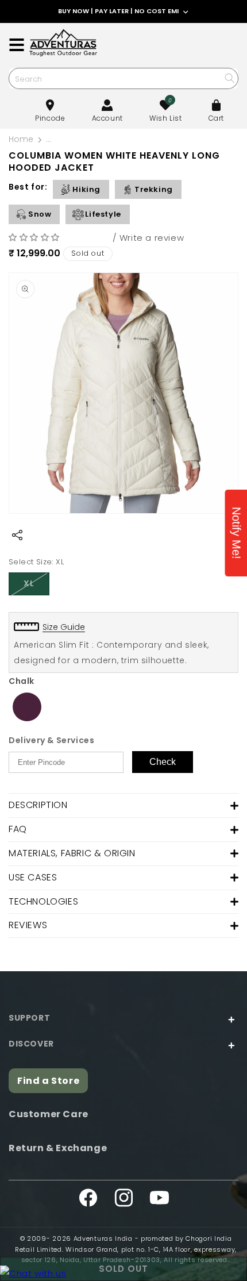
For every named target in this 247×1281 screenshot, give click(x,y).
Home (21, 139)
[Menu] (16, 44)
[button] (36, 237)
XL (36, 586)
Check (162, 762)
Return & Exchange (58, 1148)
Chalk (21, 681)
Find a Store (48, 1080)
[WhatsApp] (33, 1273)
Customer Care (48, 1114)
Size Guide (64, 627)
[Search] (229, 78)
